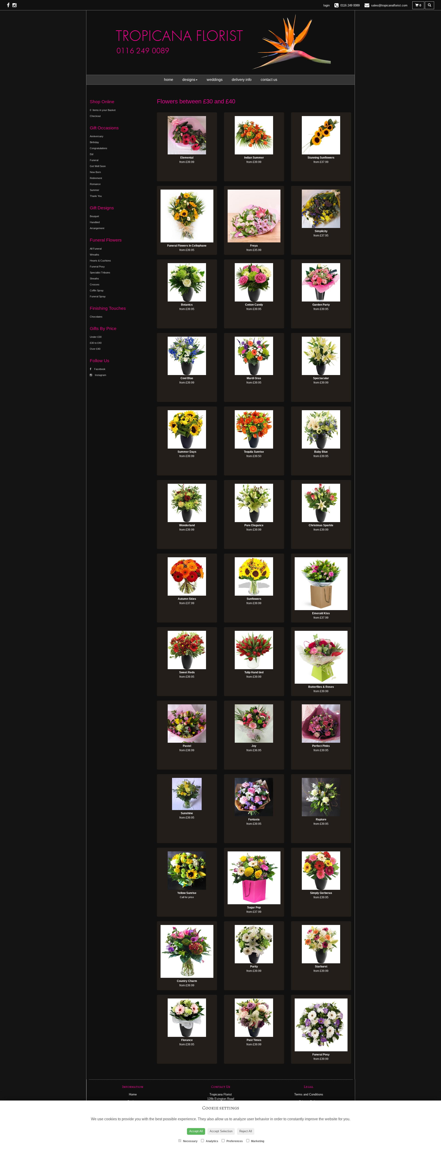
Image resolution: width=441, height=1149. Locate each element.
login (326, 5)
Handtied (95, 222)
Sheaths (94, 278)
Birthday (94, 142)
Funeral (94, 160)
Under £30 (96, 337)
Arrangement (97, 228)
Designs (188, 80)
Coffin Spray (97, 290)
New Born (95, 172)
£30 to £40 (96, 342)
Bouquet (94, 216)
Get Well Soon (98, 166)
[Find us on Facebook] (9, 5)
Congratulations (98, 148)
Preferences (234, 1141)
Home (168, 80)
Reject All (245, 1131)
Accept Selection (221, 1131)
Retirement (96, 178)
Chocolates (96, 316)
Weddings (215, 80)
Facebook (99, 369)
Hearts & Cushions (100, 260)
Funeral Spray (98, 296)
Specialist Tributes (100, 272)
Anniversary (96, 136)
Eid (91, 154)
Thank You (96, 196)
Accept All (196, 1131)
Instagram (100, 375)
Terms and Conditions (308, 1094)
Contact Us (269, 80)
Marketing (257, 1141)
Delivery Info (242, 80)
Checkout (95, 116)
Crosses (94, 284)
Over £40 (95, 348)
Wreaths (94, 254)
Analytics (211, 1141)
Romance (95, 184)
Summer (94, 190)
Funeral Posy (97, 266)
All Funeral (96, 248)
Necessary (190, 1141)
